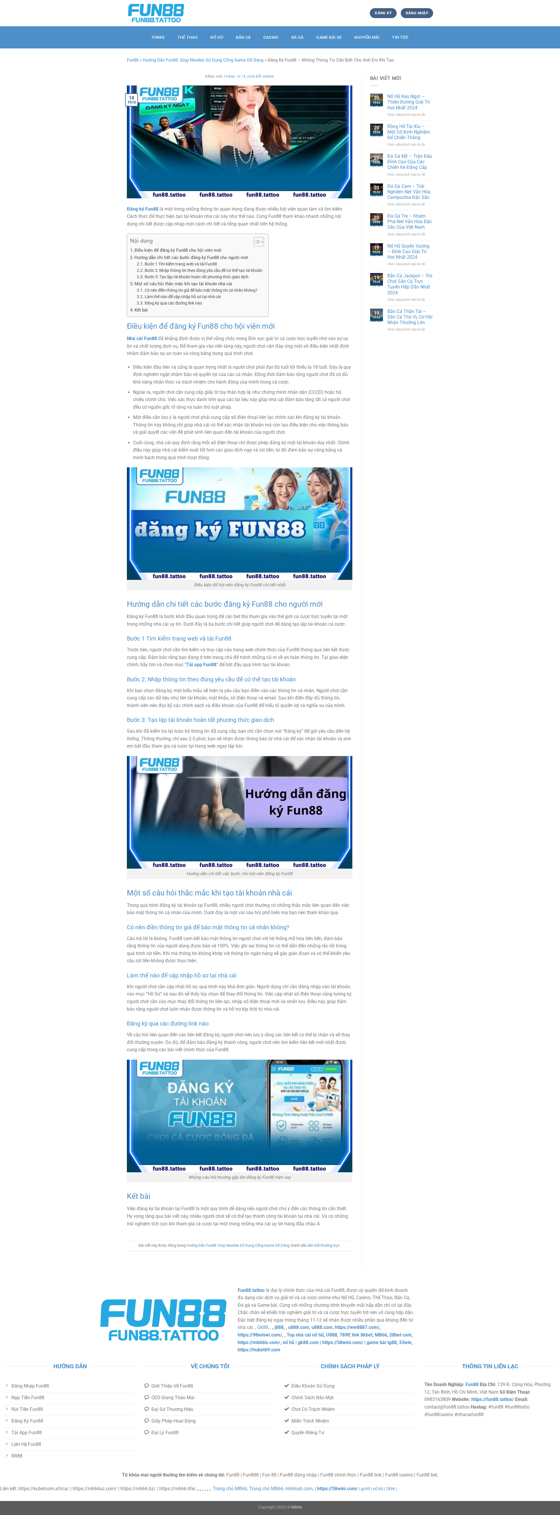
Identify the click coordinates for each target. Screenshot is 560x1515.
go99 (365, 1488)
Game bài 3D (329, 37)
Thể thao (187, 37)
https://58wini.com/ (342, 1342)
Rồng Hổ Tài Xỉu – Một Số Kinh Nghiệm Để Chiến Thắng (408, 132)
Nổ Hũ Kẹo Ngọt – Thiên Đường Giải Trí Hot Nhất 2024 (408, 102)
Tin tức (400, 37)
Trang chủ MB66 (230, 1488)
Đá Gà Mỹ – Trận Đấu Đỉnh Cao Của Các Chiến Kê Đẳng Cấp (409, 161)
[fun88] (156, 13)
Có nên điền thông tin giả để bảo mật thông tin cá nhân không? (201, 290)
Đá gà (297, 37)
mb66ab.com (299, 1488)
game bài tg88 (382, 1342)
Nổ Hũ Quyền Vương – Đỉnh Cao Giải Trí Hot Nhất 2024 (408, 251)
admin (268, 76)
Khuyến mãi (366, 37)
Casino (271, 37)
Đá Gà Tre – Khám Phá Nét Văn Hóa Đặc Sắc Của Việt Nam (409, 221)
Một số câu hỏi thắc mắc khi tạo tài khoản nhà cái (183, 283)
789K (390, 1488)
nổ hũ (288, 1342)
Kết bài (141, 310)
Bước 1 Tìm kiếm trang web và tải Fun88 (181, 264)
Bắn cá (243, 37)
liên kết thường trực (324, 1245)
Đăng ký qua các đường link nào (173, 303)
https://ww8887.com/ (357, 1327)
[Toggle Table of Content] (255, 242)
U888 (331, 1335)
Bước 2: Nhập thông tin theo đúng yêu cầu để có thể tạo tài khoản (203, 270)
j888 (279, 1327)
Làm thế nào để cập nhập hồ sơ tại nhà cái (183, 296)
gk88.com (308, 1342)
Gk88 (262, 1327)
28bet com (400, 1335)
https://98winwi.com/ (260, 1335)
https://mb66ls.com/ (259, 1342)
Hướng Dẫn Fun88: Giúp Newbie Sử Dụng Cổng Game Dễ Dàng (203, 60)
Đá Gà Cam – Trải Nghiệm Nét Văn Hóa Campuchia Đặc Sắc (408, 191)
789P (344, 1335)
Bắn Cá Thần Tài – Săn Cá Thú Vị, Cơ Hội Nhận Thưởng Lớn (410, 317)
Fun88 (158, 37)
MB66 (381, 1335)
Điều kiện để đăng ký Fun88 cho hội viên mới (177, 250)
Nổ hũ (216, 37)
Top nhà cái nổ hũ (305, 1335)
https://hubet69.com (259, 1350)
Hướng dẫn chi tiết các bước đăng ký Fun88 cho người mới (191, 257)
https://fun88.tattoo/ (492, 1399)
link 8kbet (362, 1335)
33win (405, 1342)
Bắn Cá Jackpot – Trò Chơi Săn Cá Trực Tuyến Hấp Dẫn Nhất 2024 (409, 284)
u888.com (298, 1327)
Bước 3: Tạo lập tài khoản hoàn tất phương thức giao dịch (197, 276)
